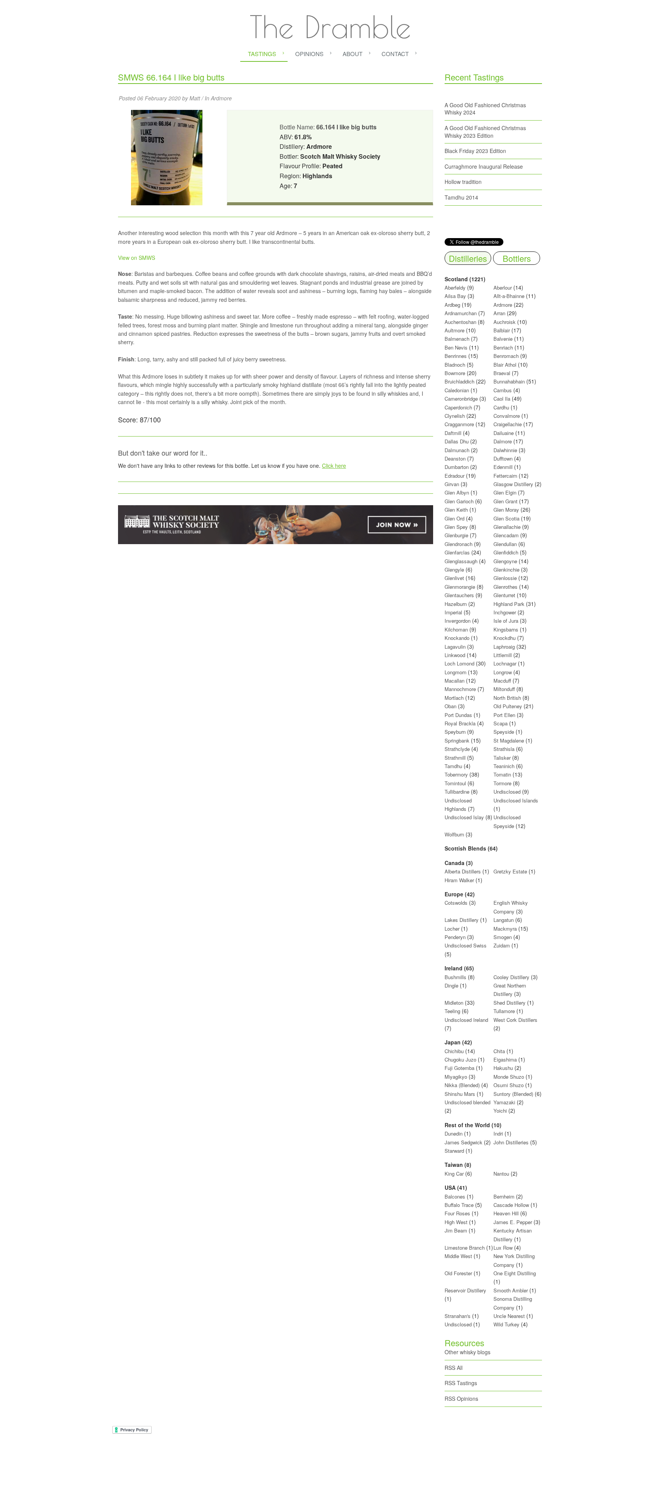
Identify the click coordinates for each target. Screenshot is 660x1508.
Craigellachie (507, 424)
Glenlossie (505, 578)
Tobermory (456, 774)
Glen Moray (506, 509)
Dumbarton (457, 466)
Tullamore (504, 1011)
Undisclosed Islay (464, 817)
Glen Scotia (506, 518)
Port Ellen (504, 715)
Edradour (454, 475)
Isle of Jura (505, 620)
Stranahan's (458, 1316)
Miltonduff (504, 689)
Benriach (503, 347)
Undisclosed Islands (515, 800)
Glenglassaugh (461, 561)
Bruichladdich (459, 381)
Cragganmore (459, 424)
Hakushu (503, 1067)
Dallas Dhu (457, 441)
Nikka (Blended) (462, 1085)
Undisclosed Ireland (466, 1019)
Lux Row (503, 1247)
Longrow (502, 672)
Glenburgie (456, 535)
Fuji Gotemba (460, 1067)
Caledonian (457, 390)
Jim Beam (456, 1230)
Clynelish (455, 415)
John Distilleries (511, 1142)
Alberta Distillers (463, 871)
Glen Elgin (504, 492)
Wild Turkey (506, 1324)
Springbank (457, 740)
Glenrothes (505, 586)
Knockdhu (504, 637)
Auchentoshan (460, 321)
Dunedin (454, 1133)
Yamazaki (504, 1102)
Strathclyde (457, 748)
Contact (395, 54)
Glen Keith (456, 509)
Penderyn (455, 937)
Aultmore (454, 330)
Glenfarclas (457, 552)
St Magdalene (508, 740)
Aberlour (502, 287)
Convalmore (506, 415)
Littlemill (503, 655)
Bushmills (455, 977)
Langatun (503, 919)
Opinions (309, 54)
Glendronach (458, 544)
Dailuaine (503, 433)
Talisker (502, 757)
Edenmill (503, 466)
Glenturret (504, 595)
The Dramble (330, 27)
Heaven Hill (506, 1213)
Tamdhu (453, 766)
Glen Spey (456, 526)
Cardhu (501, 407)
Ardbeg (452, 304)
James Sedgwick (463, 1142)
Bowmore (455, 373)
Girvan (452, 484)
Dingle (451, 985)
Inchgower (504, 612)
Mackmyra (505, 928)
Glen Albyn (457, 492)
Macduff (502, 680)
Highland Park (508, 603)
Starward (454, 1150)
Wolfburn (454, 834)
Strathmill (455, 757)
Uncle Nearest (509, 1316)
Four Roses (457, 1213)
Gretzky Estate (510, 871)
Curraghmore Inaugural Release (484, 166)
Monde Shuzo (508, 1076)
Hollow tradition (463, 181)
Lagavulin (455, 646)
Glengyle (454, 569)
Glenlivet (454, 578)
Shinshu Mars (460, 1093)
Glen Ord (454, 518)
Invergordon (458, 620)
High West (457, 1222)
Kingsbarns (506, 629)
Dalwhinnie (505, 450)
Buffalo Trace (459, 1204)
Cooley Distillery (511, 977)
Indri (498, 1133)
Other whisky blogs (467, 1352)
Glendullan (505, 544)
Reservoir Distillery (465, 1290)
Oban (450, 706)
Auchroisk (504, 321)
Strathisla (503, 748)
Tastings (262, 54)
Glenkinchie (506, 569)
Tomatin (502, 774)
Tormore (502, 783)
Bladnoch (455, 364)
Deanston (455, 458)
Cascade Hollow (511, 1204)
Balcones (455, 1196)
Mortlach (454, 697)
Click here (334, 465)
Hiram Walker (460, 880)
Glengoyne (505, 561)
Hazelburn (456, 603)
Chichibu (454, 1051)
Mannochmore (460, 689)
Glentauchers (459, 595)
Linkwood (455, 655)
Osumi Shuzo (508, 1085)
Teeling (452, 1011)
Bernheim (503, 1196)
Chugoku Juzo (461, 1059)
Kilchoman (456, 629)
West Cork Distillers (515, 1019)
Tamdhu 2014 (461, 197)
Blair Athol (504, 364)
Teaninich (503, 766)
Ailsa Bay (455, 296)
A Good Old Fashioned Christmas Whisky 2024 (485, 108)
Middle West (459, 1256)
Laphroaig (504, 646)
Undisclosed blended (467, 1102)
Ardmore (221, 98)
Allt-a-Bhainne (508, 296)
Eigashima (505, 1059)
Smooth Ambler (510, 1290)
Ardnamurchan (461, 313)
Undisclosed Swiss (466, 945)
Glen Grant (505, 501)
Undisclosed (507, 791)
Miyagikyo (457, 1076)
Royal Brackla (460, 723)
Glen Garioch (459, 501)
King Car (454, 1173)
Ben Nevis (456, 347)
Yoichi (500, 1110)
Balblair (501, 330)
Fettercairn (505, 475)
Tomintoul (455, 783)
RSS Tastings (461, 1383)
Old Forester (458, 1273)
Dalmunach (457, 450)
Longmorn (455, 672)
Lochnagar (504, 663)
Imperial (453, 612)
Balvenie (503, 338)
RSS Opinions (461, 1398)
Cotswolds (456, 902)
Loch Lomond (459, 663)
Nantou (501, 1173)
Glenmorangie (460, 586)
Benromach (506, 355)
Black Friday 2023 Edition (475, 151)
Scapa (500, 723)
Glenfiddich (505, 552)
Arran (499, 313)
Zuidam (501, 945)
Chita (499, 1051)
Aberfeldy (455, 287)
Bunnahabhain (509, 381)
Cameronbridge (461, 398)
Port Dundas (458, 715)
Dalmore (502, 441)
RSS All (454, 1367)
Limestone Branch (465, 1247)
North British (507, 697)
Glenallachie (507, 526)
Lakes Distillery (462, 919)
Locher (452, 928)
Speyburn (455, 731)
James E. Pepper (512, 1222)
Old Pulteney (507, 706)
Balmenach (457, 338)
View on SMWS (136, 257)
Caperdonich (458, 407)
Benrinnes (456, 355)
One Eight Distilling (514, 1273)
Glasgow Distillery (513, 484)
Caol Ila (501, 398)
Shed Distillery (509, 1002)
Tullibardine (457, 791)
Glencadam (506, 535)
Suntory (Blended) (513, 1093)
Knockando (457, 637)
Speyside (503, 731)
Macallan (454, 680)
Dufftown (503, 458)
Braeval (501, 373)
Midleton (454, 1002)
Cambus (502, 390)
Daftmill (453, 433)
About (352, 54)
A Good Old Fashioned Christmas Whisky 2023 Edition (485, 131)
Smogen (503, 937)
